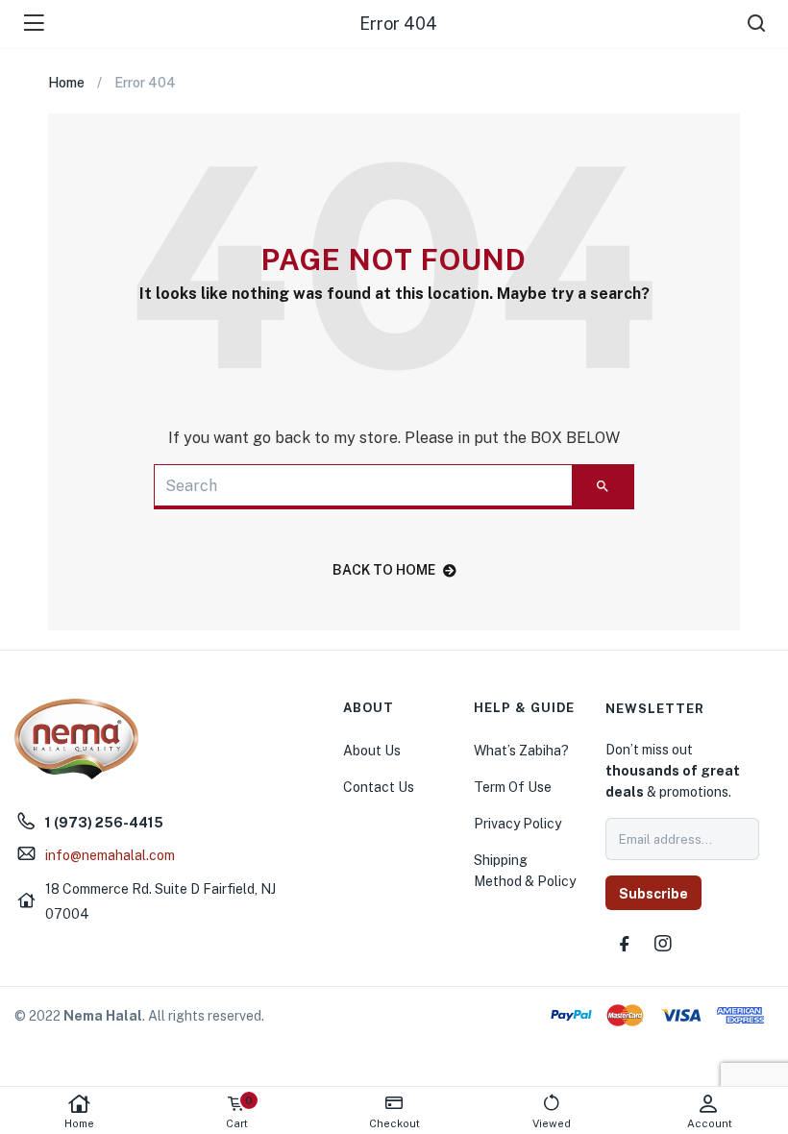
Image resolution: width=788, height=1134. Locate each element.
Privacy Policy (517, 823)
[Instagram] (663, 943)
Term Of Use (513, 787)
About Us (372, 750)
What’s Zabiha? (521, 750)
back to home (383, 570)
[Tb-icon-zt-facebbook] (624, 943)
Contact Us (378, 787)
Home (79, 1123)
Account (709, 1123)
